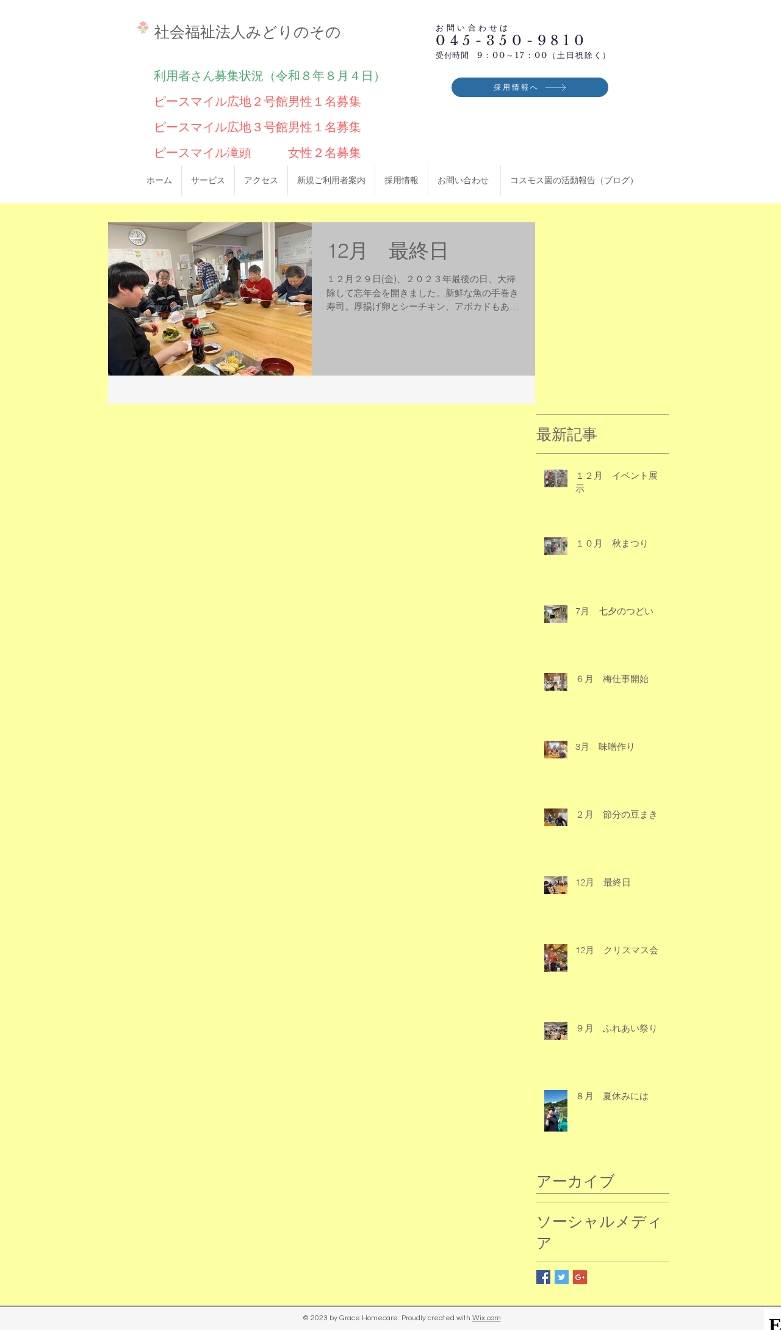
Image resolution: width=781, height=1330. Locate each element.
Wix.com (486, 1318)
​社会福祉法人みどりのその (247, 32)
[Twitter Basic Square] (562, 1277)
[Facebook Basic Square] (543, 1277)
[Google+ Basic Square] (580, 1277)
